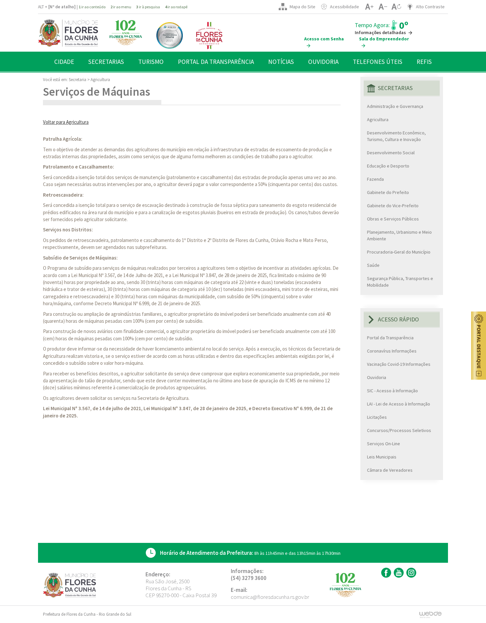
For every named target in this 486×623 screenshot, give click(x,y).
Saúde (373, 265)
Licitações (377, 417)
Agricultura (100, 79)
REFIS (424, 62)
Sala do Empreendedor (384, 39)
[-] (382, 6)
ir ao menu (120, 6)
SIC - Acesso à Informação (392, 391)
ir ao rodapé (176, 6)
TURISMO (151, 62)
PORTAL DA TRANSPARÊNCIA (216, 62)
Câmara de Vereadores (390, 470)
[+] (369, 6)
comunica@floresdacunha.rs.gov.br (270, 596)
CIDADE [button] (64, 62)
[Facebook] (385, 573)
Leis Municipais (381, 457)
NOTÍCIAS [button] (281, 62)
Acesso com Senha (324, 39)
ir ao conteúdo (92, 6)
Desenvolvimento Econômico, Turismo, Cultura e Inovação (396, 136)
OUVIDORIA (323, 62)
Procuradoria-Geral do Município (398, 252)
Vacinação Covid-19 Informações (398, 364)
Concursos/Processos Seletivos (399, 430)
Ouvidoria (376, 377)
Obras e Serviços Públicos (393, 219)
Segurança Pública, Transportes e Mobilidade (400, 281)
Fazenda (375, 179)
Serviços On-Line (383, 444)
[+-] (396, 6)
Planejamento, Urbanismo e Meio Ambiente (399, 235)
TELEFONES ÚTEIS (377, 62)
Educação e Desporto (388, 166)
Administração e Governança (395, 106)
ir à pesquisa (148, 6)
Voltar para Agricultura (66, 122)
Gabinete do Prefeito (388, 192)
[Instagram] (410, 573)
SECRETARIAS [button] (106, 62)
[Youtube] (398, 573)
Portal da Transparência (390, 338)
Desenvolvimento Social (391, 153)
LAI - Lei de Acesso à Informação (398, 404)
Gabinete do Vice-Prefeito (393, 206)
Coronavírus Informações (392, 351)
